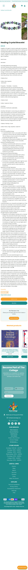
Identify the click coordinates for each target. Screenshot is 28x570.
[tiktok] (19, 423)
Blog (14, 468)
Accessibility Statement (14, 488)
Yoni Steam (14, 435)
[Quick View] (10, 338)
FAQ (14, 492)
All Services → (14, 442)
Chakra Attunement (14, 438)
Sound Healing (14, 431)
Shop (14, 476)
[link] (24, 6)
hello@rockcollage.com (15, 418)
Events (14, 466)
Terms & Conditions (13, 484)
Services (14, 472)
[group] (14, 344)
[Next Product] (25, 344)
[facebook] (9, 423)
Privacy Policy (14, 486)
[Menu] (4, 6)
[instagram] (16, 423)
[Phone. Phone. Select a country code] (16, 388)
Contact (14, 474)
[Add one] (7, 292)
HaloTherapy (14, 433)
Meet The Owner (14, 478)
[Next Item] (25, 26)
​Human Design (14, 440)
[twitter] (12, 423)
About (14, 470)
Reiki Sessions (14, 429)
